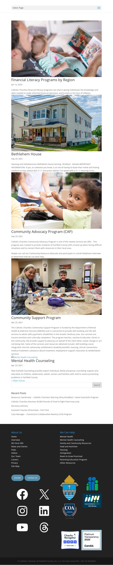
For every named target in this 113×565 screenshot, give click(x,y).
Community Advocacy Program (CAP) (41, 231)
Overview (15, 440)
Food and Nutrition (68, 446)
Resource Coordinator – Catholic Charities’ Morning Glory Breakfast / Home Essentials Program (54, 397)
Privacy (14, 463)
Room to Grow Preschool (71, 456)
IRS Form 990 (17, 443)
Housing (64, 449)
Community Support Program (36, 317)
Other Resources (67, 463)
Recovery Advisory (19, 406)
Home (14, 436)
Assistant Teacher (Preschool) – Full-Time (30, 410)
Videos (14, 453)
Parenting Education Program (73, 459)
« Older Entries (18, 380)
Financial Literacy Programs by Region (43, 79)
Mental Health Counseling (32, 360)
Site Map (15, 466)
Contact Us (32, 477)
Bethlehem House (26, 154)
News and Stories (19, 446)
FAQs (13, 449)
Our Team (16, 456)
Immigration (65, 453)
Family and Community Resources (75, 443)
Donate (17, 477)
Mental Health (66, 436)
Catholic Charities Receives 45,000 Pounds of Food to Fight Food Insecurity (45, 401)
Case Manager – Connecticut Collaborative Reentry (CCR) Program (41, 414)
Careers (14, 459)
